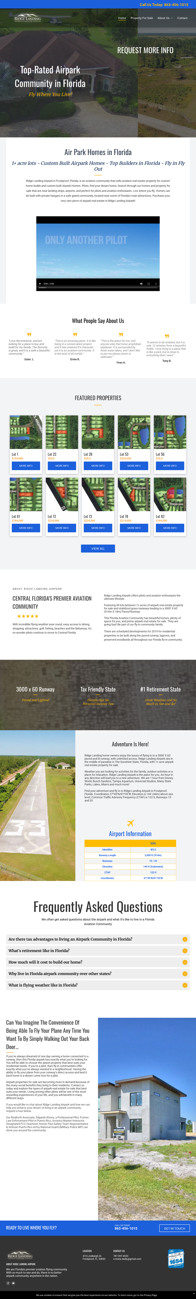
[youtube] (13, 1283)
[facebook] (8, 1283)
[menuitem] (122, 17)
